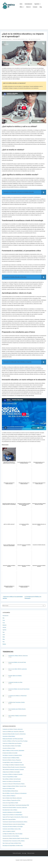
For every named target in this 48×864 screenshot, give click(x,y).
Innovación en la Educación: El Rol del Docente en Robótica (13, 783)
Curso (4, 622)
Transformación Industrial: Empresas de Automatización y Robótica (15, 821)
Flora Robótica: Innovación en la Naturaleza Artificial (12, 755)
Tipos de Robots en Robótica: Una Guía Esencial (17, 715)
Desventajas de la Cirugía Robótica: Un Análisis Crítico (13, 845)
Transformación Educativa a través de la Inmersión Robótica (14, 824)
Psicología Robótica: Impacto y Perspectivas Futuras (12, 762)
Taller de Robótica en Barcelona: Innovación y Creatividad (13, 769)
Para (3, 641)
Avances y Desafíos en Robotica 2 (9, 795)
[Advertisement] (24, 20)
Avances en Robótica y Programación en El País (11, 800)
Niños (21, 6)
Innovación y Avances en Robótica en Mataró (11, 757)
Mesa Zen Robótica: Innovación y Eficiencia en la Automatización (14, 793)
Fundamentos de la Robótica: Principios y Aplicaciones (13, 729)
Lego (3, 632)
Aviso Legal (24, 853)
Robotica (4, 644)
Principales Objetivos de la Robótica (15, 675)
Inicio (21, 3)
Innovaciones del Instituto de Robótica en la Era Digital (13, 826)
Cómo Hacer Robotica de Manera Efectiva (10, 790)
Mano (4, 636)
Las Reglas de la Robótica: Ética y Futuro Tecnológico (12, 833)
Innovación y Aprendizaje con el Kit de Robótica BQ (12, 812)
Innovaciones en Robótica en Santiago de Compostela (12, 774)
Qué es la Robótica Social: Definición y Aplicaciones (12, 798)
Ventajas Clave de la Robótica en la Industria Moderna (12, 814)
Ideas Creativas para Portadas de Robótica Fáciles (12, 843)
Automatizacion (28, 3)
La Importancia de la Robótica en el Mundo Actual (17, 695)
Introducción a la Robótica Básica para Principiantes (12, 743)
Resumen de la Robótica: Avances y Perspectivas (12, 760)
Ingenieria (36, 3)
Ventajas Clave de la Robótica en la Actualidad (11, 771)
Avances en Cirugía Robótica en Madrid (10, 776)
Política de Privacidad (17, 853)
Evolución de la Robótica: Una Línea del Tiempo (17, 662)
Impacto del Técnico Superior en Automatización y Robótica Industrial (15, 817)
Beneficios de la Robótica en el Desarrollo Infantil (11, 781)
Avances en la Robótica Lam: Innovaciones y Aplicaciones (13, 731)
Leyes (4, 634)
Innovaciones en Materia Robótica (9, 736)
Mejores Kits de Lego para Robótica (9, 819)
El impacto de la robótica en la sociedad (10, 752)
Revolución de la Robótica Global (9, 788)
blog (41, 6)
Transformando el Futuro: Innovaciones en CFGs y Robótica (13, 840)
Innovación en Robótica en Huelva (9, 748)
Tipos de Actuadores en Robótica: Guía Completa (12, 745)
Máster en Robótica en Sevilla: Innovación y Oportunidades (13, 750)
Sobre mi (28, 6)
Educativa (38, 39)
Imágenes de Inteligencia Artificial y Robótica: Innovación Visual (14, 786)
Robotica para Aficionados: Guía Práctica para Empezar (13, 738)
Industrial (4, 627)
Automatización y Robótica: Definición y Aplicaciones (18, 655)
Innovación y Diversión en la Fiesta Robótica (11, 836)
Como (4, 620)
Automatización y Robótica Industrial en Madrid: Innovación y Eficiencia (16, 838)
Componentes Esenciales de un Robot (15, 682)
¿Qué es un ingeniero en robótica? (9, 831)
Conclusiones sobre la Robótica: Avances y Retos (12, 828)
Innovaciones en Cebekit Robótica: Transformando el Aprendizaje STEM (16, 805)
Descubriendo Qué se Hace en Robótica (10, 809)
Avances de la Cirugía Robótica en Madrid (10, 802)
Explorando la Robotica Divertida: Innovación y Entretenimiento (14, 733)
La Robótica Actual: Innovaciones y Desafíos (16, 702)
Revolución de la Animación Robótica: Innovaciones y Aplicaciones (15, 807)
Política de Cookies (30, 853)
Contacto (35, 6)
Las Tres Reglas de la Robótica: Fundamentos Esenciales (13, 764)
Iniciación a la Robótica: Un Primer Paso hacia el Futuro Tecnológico (15, 741)
